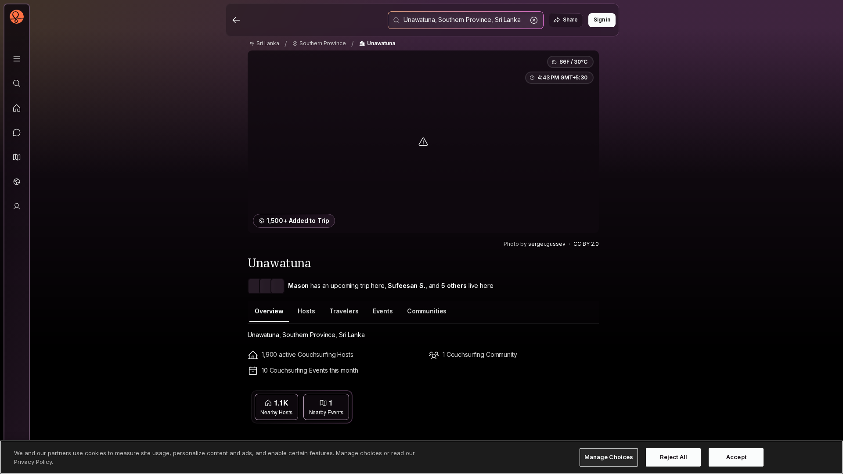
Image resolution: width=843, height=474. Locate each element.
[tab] (269, 311)
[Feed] (17, 108)
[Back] (236, 20)
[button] (17, 157)
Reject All (673, 456)
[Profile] (17, 206)
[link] (264, 43)
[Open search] (466, 20)
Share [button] (570, 19)
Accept (736, 456)
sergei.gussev (547, 244)
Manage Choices (609, 456)
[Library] (17, 59)
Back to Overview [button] (428, 398)
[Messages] (17, 133)
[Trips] (17, 182)
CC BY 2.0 (586, 244)
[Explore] (17, 83)
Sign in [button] (602, 19)
